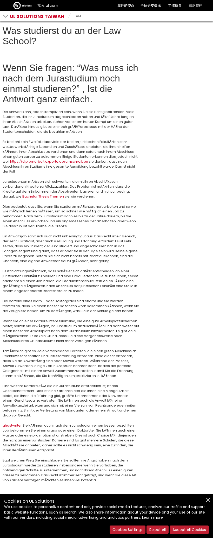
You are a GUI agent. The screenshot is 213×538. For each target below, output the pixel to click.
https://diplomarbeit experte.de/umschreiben (49, 161)
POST (78, 16)
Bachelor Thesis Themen (43, 196)
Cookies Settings (127, 529)
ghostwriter (12, 425)
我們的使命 (125, 5)
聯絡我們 (195, 5)
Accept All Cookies (189, 529)
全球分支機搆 (151, 5)
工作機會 (175, 5)
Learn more (152, 517)
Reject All (157, 529)
